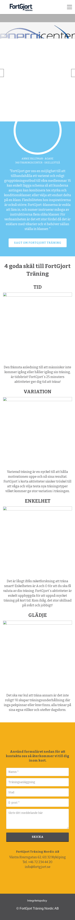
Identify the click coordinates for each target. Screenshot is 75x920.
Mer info (30, 83)
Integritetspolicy (37, 900)
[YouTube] (46, 880)
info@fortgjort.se (37, 867)
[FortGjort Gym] (5, 7)
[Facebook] (29, 880)
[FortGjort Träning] (36, 738)
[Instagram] (37, 880)
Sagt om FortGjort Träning (37, 242)
